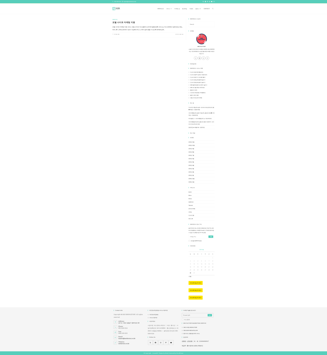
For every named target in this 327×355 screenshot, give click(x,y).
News (190, 198)
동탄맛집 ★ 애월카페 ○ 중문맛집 (197, 127)
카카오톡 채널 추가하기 (195, 283)
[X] (195, 58)
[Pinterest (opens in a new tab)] (207, 1)
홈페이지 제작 (193, 90)
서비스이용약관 (153, 317)
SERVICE (114, 19)
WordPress (179, 353)
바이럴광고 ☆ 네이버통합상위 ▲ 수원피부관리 (200, 118)
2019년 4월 (191, 165)
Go (210, 315)
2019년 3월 (191, 168)
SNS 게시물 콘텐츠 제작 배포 (197, 87)
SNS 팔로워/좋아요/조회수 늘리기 (198, 85)
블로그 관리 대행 (194, 95)
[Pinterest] (207, 58)
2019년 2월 (191, 172)
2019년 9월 (191, 148)
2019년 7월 (191, 155)
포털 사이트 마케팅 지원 (123, 22)
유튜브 (190, 212)
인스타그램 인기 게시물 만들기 (197, 77)
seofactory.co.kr (123, 343)
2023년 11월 (191, 142)
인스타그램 (191, 215)
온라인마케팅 (192, 208)
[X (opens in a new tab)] (203, 1)
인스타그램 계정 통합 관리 (196, 72)
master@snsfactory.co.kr (126, 338)
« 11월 (190, 276)
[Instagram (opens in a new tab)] (209, 1)
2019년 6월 (191, 158)
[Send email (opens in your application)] (214, 1)
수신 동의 (187, 319)
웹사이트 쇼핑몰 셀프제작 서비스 (192, 333)
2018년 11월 (191, 182)
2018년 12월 (191, 178)
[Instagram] (203, 58)
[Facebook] (199, 58)
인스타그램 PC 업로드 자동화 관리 (198, 74)
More (190, 195)
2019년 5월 (191, 162)
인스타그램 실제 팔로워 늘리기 (197, 80)
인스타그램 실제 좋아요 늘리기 (197, 82)
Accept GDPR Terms (196, 241)
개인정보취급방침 (153, 314)
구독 (211, 236)
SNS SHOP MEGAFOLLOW (191, 330)
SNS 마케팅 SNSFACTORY (190, 327)
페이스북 (191, 218)
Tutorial (191, 205)
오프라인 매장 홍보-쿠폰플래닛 (198, 92)
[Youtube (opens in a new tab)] (212, 1)
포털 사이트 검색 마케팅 (196, 98)
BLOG (190, 192)
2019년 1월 (191, 175)
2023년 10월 (192, 145)
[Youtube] (171, 342)
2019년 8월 (191, 152)
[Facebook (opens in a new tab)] (205, 1)
